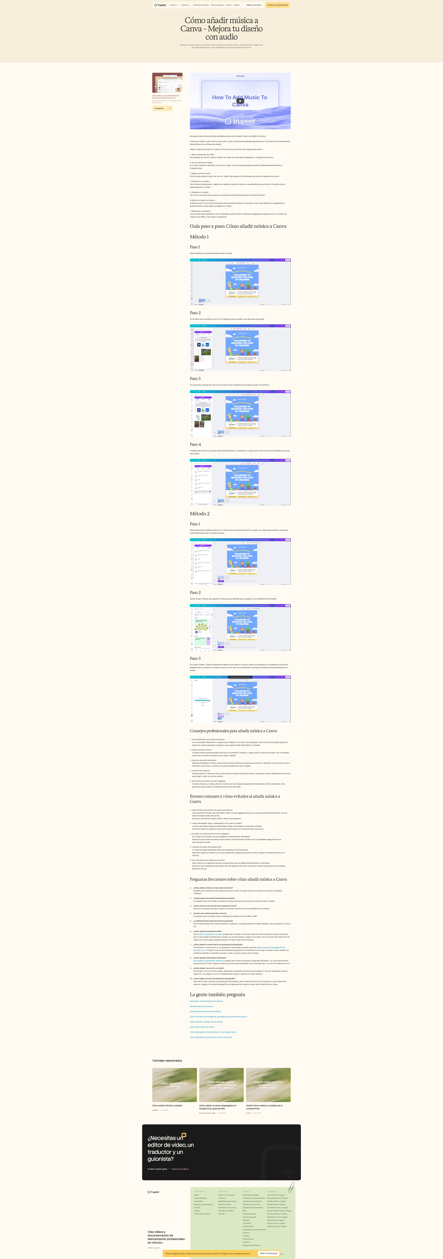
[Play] (240, 101)
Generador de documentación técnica (206, 1001)
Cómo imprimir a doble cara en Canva (206, 1022)
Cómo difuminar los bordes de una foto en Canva (211, 1037)
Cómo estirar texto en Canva (202, 1027)
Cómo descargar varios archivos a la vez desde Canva (213, 1032)
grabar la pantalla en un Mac (210, 934)
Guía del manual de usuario (201, 1006)
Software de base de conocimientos (205, 1011)
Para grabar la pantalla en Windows (208, 961)
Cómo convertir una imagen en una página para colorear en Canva (218, 1016)
